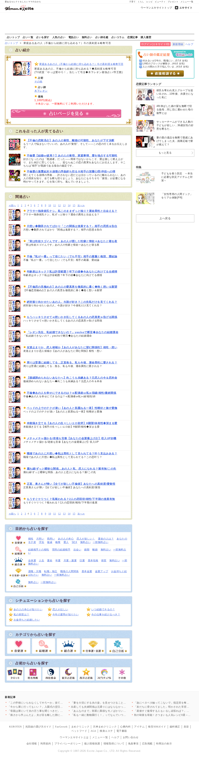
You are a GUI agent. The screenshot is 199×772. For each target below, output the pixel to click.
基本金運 (87, 571)
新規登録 (178, 44)
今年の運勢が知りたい (65, 614)
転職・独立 (50, 571)
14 (69, 205)
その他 (38, 81)
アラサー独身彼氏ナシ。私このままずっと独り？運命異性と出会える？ (72, 210)
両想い (51, 538)
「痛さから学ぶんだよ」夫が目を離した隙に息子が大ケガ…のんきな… (50, 714)
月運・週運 (70, 560)
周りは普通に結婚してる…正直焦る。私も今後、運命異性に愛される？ (72, 362)
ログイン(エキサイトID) (155, 44)
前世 (103, 560)
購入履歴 (146, 37)
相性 (30, 538)
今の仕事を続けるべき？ (105, 614)
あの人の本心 (66, 538)
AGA (93, 730)
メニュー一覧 (187, 2)
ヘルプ (189, 44)
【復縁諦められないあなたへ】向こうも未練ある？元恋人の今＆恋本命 (72, 377)
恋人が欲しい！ (86, 538)
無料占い (87, 37)
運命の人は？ (106, 538)
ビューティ (160, 2)
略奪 (58, 542)
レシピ (149, 2)
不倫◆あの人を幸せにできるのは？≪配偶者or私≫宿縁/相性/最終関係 (71, 392)
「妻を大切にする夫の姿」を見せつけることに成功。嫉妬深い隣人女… (113, 702)
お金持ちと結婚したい (27, 619)
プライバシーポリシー (67, 743)
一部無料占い (100, 542)
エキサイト (186, 7)
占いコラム (118, 37)
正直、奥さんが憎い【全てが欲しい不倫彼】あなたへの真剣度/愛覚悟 (71, 483)
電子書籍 (121, 730)
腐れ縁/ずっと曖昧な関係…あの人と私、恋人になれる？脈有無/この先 (71, 468)
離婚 (95, 549)
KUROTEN (15, 726)
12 (59, 205)
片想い (40, 538)
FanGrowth (61, 726)
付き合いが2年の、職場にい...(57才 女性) (165, 60)
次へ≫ (81, 205)
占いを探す (42, 37)
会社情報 (31, 743)
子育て (132, 2)
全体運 (32, 560)
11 (54, 205)
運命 (49, 560)
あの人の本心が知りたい (28, 609)
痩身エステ (106, 730)
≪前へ (12, 205)
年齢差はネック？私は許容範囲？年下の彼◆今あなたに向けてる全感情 (72, 271)
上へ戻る (165, 218)
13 (64, 205)
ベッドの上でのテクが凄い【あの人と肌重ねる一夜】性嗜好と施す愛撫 (72, 408)
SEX (74, 542)
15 (74, 205)
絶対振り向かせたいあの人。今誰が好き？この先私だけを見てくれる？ (72, 301)
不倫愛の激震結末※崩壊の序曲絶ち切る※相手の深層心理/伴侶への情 (71, 171)
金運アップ (101, 571)
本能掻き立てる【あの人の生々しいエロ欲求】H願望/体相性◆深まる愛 (72, 423)
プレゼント (173, 2)
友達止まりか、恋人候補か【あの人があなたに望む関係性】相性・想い (72, 347)
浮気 (41, 542)
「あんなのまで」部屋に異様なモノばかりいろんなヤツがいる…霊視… (113, 710)
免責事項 (133, 743)
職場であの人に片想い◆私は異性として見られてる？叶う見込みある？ (72, 453)
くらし (141, 2)
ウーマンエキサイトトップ (156, 7)
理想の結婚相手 (61, 549)
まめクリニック (80, 726)
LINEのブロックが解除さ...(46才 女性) (164, 63)
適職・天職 (34, 571)
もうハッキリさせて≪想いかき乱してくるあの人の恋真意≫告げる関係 (72, 317)
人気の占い (58, 37)
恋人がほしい (60, 609)
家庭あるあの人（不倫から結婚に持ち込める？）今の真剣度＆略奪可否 (81, 64)
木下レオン (41, 90)
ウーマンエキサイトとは (74, 737)
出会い (77, 549)
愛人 (66, 542)
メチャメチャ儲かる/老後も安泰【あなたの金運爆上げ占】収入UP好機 (71, 438)
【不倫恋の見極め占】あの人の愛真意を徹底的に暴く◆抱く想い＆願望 (72, 286)
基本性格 (93, 560)
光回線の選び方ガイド (38, 726)
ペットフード (79, 730)
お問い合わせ (131, 737)
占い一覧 (28, 37)
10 (49, 205)
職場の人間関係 (69, 571)
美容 (186, 726)
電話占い (73, 37)
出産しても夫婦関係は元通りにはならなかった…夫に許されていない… (113, 706)
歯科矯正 (175, 726)
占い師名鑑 (101, 37)
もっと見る (165, 152)
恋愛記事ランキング (148, 84)
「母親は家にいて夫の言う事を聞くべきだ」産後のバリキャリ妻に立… (50, 710)
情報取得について (114, 743)
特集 (139, 167)
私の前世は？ (21, 614)
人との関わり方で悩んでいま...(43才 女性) (166, 66)
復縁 (49, 542)
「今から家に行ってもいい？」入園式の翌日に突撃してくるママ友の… (50, 706)
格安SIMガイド (157, 726)
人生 (41, 560)
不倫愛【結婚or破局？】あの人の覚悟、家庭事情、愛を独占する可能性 (72, 155)
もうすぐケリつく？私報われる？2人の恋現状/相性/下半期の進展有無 (71, 498)
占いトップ (13, 37)
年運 (58, 560)
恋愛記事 (132, 37)
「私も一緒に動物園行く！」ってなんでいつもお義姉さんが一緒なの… (113, 714)
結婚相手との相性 (38, 549)
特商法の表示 (164, 743)
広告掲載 (147, 743)
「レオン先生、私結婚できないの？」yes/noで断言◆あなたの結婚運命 (73, 332)
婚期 (86, 549)
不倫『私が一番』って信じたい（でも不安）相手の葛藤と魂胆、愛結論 (72, 256)
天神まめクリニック (105, 726)
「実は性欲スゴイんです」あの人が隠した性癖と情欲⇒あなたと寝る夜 (72, 241)
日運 (82, 560)
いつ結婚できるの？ (103, 609)
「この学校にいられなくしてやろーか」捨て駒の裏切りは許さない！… (50, 702)
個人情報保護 (92, 743)
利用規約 (45, 743)
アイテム (139, 726)
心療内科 (125, 726)
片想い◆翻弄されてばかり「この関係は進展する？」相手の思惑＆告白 (72, 226)
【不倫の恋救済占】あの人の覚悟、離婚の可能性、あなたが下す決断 (70, 140)
